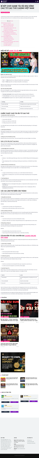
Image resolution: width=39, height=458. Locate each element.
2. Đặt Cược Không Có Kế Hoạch (8, 39)
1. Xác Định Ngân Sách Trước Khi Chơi (9, 32)
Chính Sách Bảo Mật (30, 441)
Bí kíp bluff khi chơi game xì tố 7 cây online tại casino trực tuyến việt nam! (31, 378)
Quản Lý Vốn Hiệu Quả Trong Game (8, 31)
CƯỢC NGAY (33, 401)
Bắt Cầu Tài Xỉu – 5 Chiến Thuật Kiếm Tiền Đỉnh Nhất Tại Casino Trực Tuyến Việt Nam (9, 320)
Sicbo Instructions (6, 341)
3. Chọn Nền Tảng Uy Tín (7, 45)
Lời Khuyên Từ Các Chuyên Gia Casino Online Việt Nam (10, 41)
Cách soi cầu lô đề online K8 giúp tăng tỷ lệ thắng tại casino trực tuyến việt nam (12, 378)
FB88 (5, 395)
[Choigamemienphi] (4, 1)
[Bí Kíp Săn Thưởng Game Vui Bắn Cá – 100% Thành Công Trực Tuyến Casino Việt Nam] (22, 387)
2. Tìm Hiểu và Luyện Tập (7, 44)
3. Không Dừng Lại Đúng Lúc (7, 40)
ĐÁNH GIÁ (24, 401)
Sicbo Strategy (7, 12)
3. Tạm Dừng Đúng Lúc (7, 35)
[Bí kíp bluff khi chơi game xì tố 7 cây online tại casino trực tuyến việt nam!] (22, 381)
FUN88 (6, 405)
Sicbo (2, 12)
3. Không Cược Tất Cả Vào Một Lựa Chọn (10, 30)
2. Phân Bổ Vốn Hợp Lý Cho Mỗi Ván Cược (10, 34)
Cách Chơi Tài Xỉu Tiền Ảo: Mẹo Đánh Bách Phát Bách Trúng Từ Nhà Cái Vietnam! (9, 345)
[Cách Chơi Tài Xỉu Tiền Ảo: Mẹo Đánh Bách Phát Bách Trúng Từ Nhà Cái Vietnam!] (10, 333)
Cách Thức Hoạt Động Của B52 (8, 25)
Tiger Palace (26, 395)
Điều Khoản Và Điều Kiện (31, 443)
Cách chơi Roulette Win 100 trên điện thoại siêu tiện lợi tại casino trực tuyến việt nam (12, 384)
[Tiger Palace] (22, 397)
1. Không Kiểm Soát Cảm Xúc (8, 37)
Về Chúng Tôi (29, 440)
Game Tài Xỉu (14, 51)
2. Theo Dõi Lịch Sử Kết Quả (7, 29)
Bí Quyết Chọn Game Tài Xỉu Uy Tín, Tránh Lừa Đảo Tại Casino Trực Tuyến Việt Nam (29, 320)
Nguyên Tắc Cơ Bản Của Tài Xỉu (8, 24)
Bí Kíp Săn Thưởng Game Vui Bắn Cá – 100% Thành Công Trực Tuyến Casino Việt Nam (32, 384)
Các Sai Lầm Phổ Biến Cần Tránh (6, 36)
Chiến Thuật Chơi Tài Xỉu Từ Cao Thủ (7, 26)
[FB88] (2, 397)
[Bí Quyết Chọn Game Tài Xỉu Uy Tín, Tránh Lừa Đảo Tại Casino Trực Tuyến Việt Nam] (29, 308)
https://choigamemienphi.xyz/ (19, 449)
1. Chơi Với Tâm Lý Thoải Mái (8, 42)
